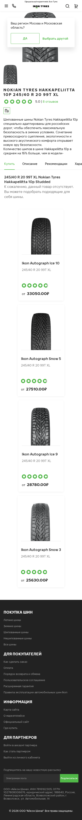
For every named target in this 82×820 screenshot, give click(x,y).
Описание (29, 164)
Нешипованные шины (18, 638)
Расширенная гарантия (19, 686)
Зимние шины (12, 626)
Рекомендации (56, 164)
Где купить (10, 728)
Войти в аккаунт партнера (20, 745)
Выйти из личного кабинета (22, 757)
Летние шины (12, 620)
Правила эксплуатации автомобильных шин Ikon (35, 692)
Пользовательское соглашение (24, 680)
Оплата (8, 667)
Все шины (10, 644)
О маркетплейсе (14, 715)
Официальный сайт (16, 721)
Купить (9, 164)
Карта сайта (11, 709)
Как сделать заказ (15, 661)
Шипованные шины (16, 632)
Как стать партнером (17, 751)
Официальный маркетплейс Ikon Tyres (41, 2)
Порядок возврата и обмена (22, 674)
